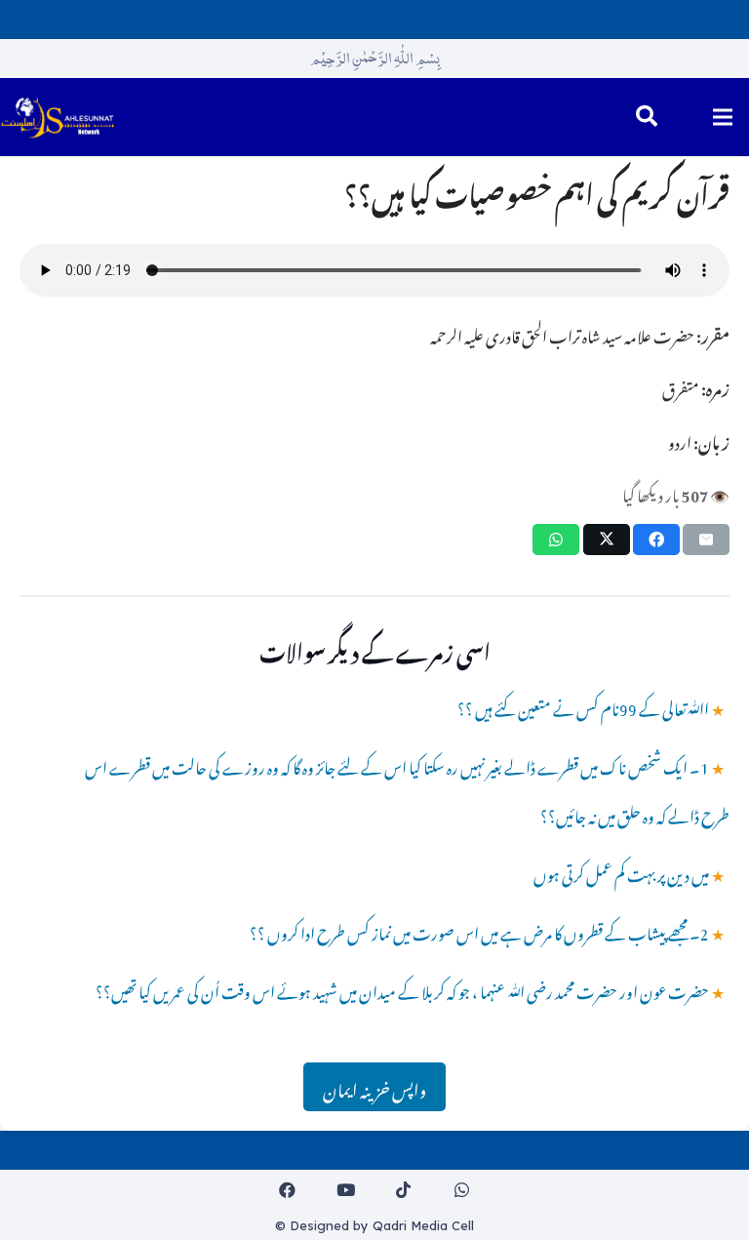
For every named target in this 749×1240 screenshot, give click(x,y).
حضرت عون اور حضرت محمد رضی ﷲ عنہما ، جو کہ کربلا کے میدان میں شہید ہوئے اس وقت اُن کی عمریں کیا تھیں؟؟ (402, 989)
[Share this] (656, 539)
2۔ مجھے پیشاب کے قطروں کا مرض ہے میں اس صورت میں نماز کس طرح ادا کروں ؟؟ (479, 930)
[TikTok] (404, 1191)
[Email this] (706, 539)
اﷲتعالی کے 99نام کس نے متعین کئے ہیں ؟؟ (583, 706)
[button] (646, 117)
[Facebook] (288, 1191)
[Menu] (722, 117)
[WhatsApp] (462, 1191)
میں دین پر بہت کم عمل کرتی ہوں (621, 872)
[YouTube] (346, 1191)
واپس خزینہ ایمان (374, 1086)
